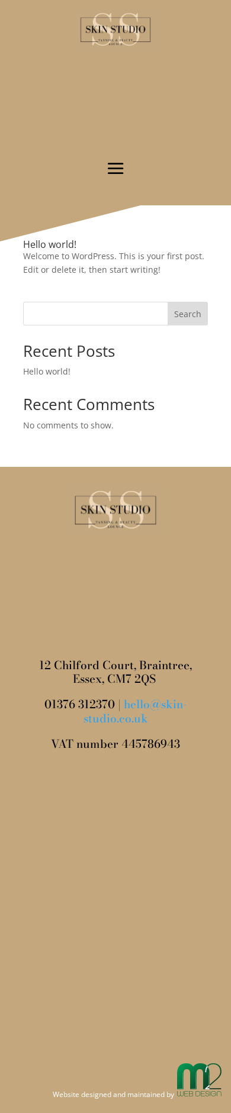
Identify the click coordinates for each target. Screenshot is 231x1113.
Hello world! (49, 244)
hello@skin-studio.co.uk (135, 711)
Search (187, 314)
